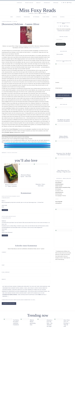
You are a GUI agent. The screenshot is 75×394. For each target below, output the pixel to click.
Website (4, 279)
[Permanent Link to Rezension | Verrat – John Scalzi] (41, 164)
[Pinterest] (66, 1)
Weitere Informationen (34, 47)
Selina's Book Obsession (7, 216)
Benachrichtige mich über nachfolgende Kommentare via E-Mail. (19, 299)
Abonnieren (60, 44)
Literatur (4, 21)
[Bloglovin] (69, 1)
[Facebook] (62, 1)
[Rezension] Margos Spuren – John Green (26, 175)
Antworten (4, 235)
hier (39, 294)
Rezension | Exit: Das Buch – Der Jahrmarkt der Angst (64, 154)
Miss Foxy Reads (37, 10)
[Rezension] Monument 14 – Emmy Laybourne (11, 185)
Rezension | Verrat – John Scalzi (41, 185)
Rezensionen (9, 21)
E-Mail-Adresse (6, 272)
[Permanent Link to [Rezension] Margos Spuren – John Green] (26, 164)
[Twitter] (64, 1)
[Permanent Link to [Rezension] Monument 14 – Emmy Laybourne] (11, 182)
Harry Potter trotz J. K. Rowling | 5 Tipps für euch (63, 171)
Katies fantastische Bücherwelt (9, 196)
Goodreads (60, 30)
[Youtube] (71, 1)
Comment (4, 252)
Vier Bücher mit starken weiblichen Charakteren (63, 120)
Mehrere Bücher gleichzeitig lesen (63, 137)
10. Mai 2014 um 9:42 (6, 197)
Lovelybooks (67, 30)
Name (3, 265)
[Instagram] (67, 1)
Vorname (57, 82)
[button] (5, 143)
